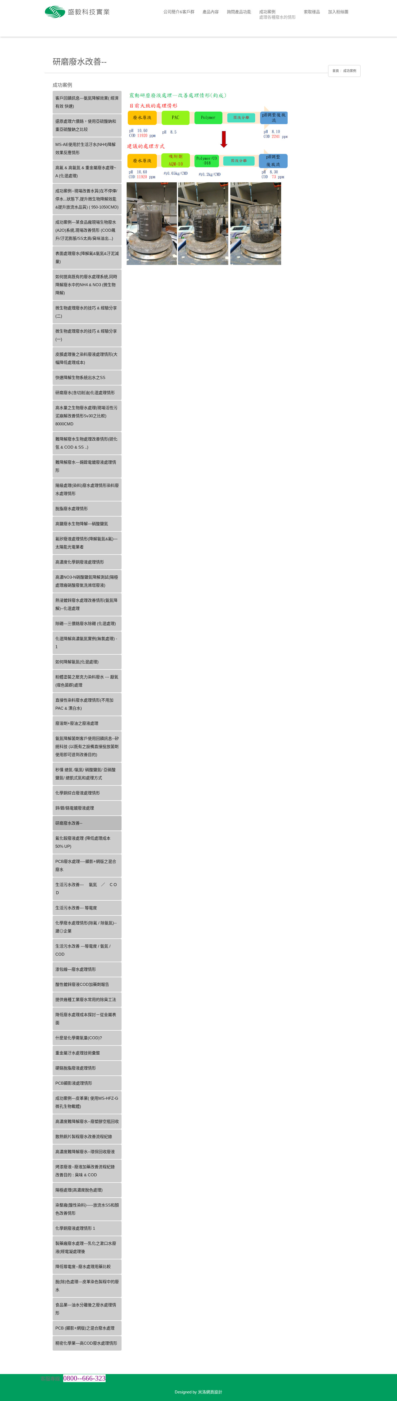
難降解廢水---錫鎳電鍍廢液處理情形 (85, 466)
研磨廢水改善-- (68, 823)
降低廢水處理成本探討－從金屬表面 (85, 1018)
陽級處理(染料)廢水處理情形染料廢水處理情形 (87, 489)
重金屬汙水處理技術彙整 (77, 1053)
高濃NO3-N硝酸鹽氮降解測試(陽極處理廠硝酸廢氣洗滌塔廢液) (86, 581)
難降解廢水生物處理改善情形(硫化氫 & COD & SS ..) (86, 443)
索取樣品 (312, 11)
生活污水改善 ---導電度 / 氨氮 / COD (82, 950)
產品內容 (211, 11)
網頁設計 (214, 1392)
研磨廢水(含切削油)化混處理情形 (85, 392)
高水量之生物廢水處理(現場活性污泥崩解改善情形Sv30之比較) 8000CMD (86, 415)
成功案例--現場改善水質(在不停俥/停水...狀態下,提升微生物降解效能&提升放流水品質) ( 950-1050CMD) (87, 199)
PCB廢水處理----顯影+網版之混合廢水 (85, 865)
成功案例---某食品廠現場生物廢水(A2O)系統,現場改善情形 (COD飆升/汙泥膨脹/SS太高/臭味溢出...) (85, 230)
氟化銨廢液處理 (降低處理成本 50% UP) (82, 842)
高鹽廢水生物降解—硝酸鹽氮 (81, 523)
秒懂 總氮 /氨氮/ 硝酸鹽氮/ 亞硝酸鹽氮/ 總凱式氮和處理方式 (85, 773)
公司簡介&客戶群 (178, 11)
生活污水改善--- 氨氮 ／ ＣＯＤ (86, 888)
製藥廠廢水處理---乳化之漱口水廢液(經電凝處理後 (85, 1247)
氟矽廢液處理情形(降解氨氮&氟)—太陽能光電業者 (86, 543)
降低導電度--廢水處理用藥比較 (83, 1266)
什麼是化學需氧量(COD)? (78, 1038)
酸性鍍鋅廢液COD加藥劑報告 (82, 984)
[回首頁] (80, 12)
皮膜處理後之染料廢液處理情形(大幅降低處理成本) (86, 358)
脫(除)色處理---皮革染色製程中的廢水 (87, 1285)
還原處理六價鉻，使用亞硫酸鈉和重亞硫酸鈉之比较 (85, 125)
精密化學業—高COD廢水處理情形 (86, 1343)
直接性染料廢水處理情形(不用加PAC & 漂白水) (84, 704)
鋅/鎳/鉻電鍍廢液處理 (74, 808)
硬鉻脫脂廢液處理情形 (75, 1068)
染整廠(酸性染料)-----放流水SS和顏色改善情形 (87, 1209)
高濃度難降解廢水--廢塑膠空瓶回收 (87, 1121)
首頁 (335, 71)
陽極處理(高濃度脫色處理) (79, 1190)
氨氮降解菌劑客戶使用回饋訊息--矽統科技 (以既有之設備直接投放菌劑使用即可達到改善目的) (87, 746)
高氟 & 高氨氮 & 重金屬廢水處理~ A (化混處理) (85, 171)
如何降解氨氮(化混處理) (77, 662)
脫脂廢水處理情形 (71, 508)
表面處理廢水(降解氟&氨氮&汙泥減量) (87, 257)
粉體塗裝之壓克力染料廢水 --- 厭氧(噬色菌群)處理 (86, 681)
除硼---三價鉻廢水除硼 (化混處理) (85, 623)
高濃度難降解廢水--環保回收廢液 (85, 1151)
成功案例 (349, 71)
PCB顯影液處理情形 (73, 1083)
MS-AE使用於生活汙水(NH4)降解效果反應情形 (85, 148)
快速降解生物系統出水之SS (80, 377)
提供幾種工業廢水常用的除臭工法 (85, 999)
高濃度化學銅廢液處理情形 (79, 562)
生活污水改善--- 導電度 (76, 907)
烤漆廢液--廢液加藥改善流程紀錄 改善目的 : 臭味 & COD (85, 1170)
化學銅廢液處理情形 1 (75, 1228)
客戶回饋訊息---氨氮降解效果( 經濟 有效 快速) (87, 102)
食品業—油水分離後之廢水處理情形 (85, 1309)
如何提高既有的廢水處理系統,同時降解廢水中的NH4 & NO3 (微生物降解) (86, 284)
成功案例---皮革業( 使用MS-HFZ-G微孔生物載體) (86, 1102)
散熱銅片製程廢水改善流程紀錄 (83, 1136)
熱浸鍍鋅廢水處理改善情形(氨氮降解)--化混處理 (86, 604)
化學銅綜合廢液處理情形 (77, 793)
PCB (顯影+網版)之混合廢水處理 (85, 1328)
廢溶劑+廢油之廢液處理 (76, 723)
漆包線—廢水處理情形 (75, 969)
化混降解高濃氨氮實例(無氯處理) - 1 (86, 642)
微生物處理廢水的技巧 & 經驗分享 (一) (86, 335)
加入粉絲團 (338, 11)
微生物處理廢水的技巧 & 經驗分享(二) (86, 312)
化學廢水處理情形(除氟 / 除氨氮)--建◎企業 (86, 927)
